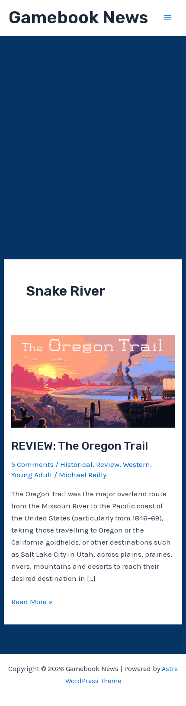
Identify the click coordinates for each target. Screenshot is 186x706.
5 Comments (32, 464)
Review (107, 464)
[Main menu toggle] (168, 18)
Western (136, 464)
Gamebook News (78, 17)
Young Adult (31, 474)
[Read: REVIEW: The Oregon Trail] (93, 380)
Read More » (32, 602)
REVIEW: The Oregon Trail (79, 446)
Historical (76, 464)
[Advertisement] (93, 133)
